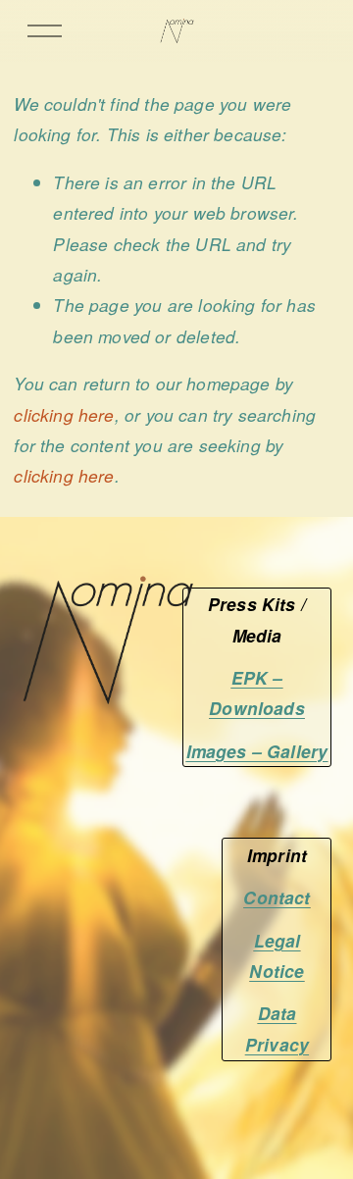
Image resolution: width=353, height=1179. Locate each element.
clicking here (64, 414)
